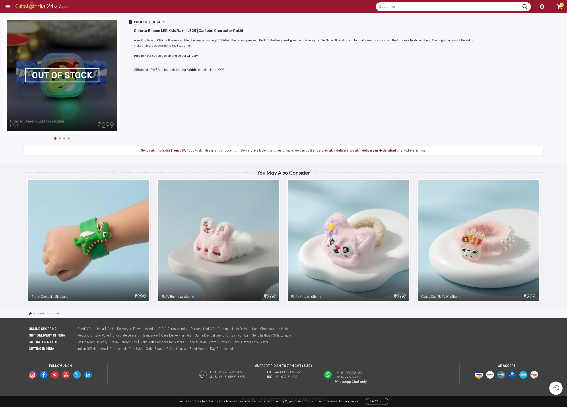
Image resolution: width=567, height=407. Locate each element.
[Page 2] (60, 138)
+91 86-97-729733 (348, 377)
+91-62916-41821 (286, 377)
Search (525, 6)
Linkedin (88, 375)
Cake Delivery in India (176, 335)
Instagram (33, 375)
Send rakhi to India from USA (163, 150)
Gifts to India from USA (125, 349)
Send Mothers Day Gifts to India (212, 349)
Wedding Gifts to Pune (93, 335)
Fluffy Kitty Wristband (306, 297)
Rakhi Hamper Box (124, 342)
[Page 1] (55, 138)
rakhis (192, 70)
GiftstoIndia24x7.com (42, 7)
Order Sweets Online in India (166, 349)
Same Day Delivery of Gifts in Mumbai (222, 335)
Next (117, 75)
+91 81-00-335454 (348, 373)
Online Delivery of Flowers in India (131, 329)
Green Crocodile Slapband (49, 297)
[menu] (7, 6)
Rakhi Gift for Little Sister (250, 342)
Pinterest (55, 375)
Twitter (77, 375)
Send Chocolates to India (270, 329)
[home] (30, 313)
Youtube (66, 375)
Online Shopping (43, 329)
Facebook (44, 375)
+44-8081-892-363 (287, 372)
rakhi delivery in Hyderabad (374, 150)
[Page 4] (69, 138)
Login (542, 6)
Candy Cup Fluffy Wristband (440, 297)
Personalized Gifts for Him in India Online (220, 329)
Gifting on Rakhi (43, 342)
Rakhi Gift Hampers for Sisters (162, 342)
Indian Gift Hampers (92, 349)
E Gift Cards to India (173, 329)
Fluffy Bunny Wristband (177, 297)
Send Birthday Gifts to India (271, 335)
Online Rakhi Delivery (92, 342)
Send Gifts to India (91, 329)
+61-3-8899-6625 (231, 377)
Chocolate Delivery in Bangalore (135, 335)
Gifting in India (41, 349)
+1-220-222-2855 (231, 372)
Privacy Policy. (349, 401)
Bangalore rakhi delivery (329, 150)
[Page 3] (64, 138)
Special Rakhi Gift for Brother (208, 342)
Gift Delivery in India (47, 335)
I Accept (376, 401)
